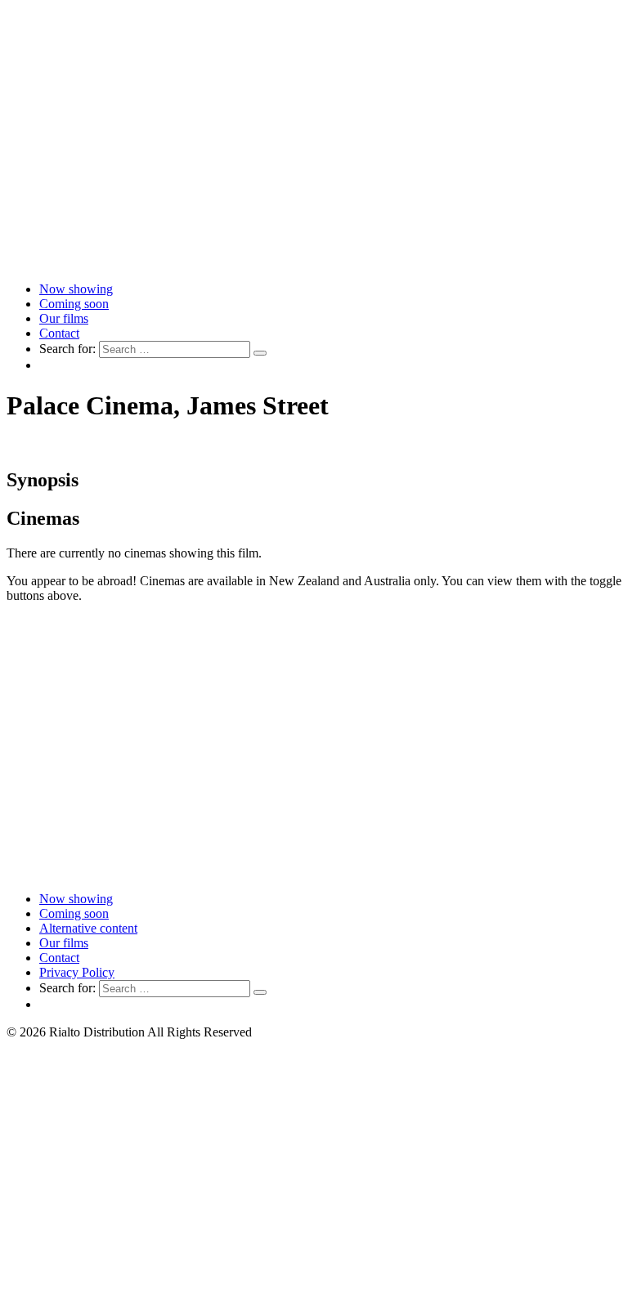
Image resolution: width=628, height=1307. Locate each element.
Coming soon (74, 304)
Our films (63, 318)
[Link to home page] (314, 261)
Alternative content (88, 928)
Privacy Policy (76, 972)
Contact (59, 333)
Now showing (76, 289)
